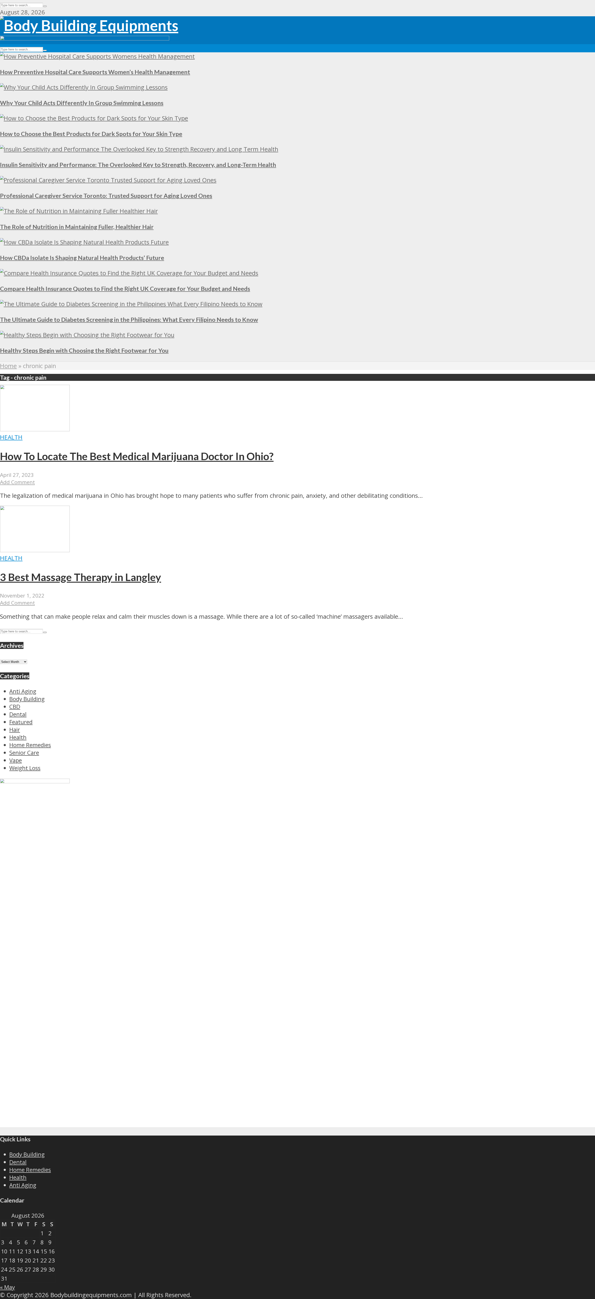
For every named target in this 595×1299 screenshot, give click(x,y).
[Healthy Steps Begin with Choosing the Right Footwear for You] (87, 335)
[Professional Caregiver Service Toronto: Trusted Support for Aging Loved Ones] (108, 180)
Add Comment (17, 482)
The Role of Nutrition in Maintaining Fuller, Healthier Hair (77, 226)
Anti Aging (22, 1185)
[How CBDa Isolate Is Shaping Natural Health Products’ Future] (84, 242)
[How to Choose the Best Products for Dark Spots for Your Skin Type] (94, 118)
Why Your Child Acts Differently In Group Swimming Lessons (81, 102)
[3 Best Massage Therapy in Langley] (35, 550)
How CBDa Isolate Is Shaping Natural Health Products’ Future (82, 257)
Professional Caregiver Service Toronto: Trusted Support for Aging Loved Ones (106, 195)
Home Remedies (30, 1169)
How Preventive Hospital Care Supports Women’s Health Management (95, 71)
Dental (17, 1162)
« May (7, 1287)
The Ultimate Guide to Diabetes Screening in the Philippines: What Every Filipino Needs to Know (129, 319)
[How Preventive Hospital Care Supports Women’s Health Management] (97, 56)
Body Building (27, 1154)
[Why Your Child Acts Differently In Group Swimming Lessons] (84, 87)
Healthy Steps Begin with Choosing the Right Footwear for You (84, 350)
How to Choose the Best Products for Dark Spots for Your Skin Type (91, 133)
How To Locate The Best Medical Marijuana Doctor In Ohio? (137, 456)
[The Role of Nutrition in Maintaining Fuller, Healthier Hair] (79, 211)
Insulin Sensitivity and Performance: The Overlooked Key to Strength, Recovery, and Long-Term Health (138, 164)
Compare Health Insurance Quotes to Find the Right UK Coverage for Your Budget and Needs (125, 288)
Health (11, 437)
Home (8, 366)
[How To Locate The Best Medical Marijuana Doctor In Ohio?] (35, 429)
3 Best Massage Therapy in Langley (80, 577)
